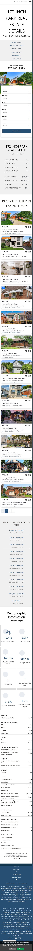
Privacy (16, 867)
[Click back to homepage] (3, 1)
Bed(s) (4, 102)
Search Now (16, 131)
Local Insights (16, 59)
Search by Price (16, 52)
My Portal (24, 2)
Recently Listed (17, 49)
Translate (28, 941)
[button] (30, 2)
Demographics (16, 55)
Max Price (4, 95)
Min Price (4, 89)
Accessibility (16, 869)
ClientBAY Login (16, 874)
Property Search (16, 42)
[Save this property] (30, 214)
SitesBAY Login (16, 877)
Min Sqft (4, 116)
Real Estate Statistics (16, 45)
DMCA (16, 872)
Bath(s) (4, 109)
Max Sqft (4, 123)
